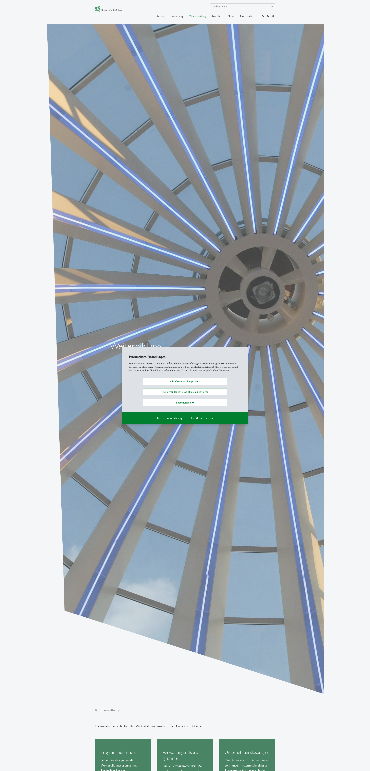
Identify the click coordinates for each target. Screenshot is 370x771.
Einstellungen (183, 402)
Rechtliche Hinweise (202, 418)
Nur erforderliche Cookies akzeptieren (185, 392)
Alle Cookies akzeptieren (185, 381)
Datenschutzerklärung (169, 418)
